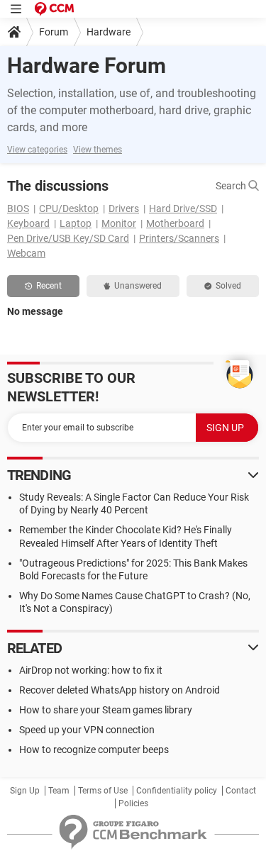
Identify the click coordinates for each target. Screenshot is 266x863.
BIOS (18, 208)
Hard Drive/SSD (183, 208)
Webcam (26, 253)
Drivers (124, 208)
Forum (53, 32)
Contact (241, 791)
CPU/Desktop (69, 208)
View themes (97, 150)
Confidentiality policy (176, 791)
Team (59, 791)
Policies (133, 803)
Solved (228, 286)
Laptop (76, 223)
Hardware (109, 32)
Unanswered (138, 286)
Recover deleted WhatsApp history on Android (119, 690)
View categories (37, 150)
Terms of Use (103, 791)
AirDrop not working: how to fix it (90, 670)
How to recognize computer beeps (94, 749)
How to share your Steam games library (105, 710)
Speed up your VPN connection (87, 729)
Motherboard (175, 223)
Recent (49, 286)
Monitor (118, 223)
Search (232, 185)
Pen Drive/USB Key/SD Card (68, 238)
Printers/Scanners (179, 238)
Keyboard (28, 223)
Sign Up (25, 791)
